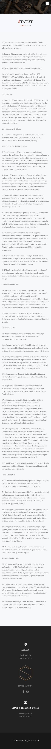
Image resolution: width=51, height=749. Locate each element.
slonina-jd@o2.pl (25, 713)
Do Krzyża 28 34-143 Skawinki (25, 657)
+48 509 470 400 (25, 716)
